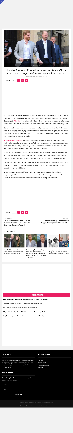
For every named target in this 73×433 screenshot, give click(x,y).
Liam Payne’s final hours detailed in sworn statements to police (22, 303)
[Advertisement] (36, 12)
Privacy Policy (42, 362)
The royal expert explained (13, 140)
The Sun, (17, 121)
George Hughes (31, 76)
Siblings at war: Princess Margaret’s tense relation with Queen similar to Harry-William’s (59, 251)
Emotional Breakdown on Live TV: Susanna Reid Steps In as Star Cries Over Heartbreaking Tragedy (18, 223)
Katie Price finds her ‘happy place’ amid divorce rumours (20, 307)
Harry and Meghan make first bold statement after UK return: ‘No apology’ (25, 299)
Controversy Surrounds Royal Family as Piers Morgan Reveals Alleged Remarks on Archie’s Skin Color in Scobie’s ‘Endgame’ (36, 253)
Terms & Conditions (43, 365)
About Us (40, 360)
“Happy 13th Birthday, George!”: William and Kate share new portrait (24, 311)
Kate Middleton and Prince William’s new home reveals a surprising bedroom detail (13, 251)
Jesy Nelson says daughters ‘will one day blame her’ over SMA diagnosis (25, 315)
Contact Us (41, 367)
